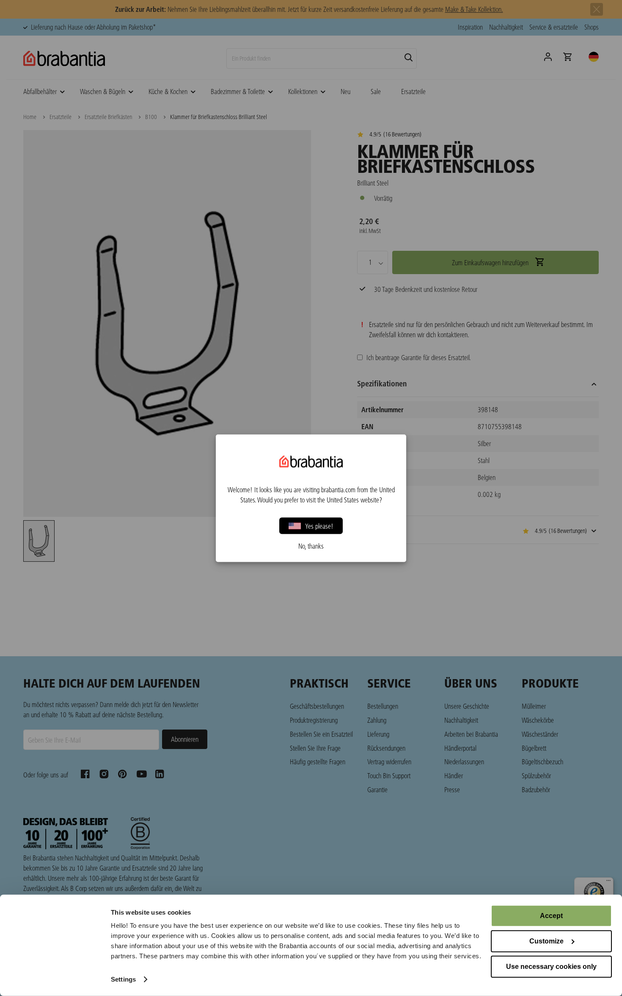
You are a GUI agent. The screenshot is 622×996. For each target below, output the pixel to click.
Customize (546, 941)
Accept (551, 915)
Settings (123, 979)
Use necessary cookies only (551, 966)
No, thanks (311, 545)
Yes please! (319, 525)
